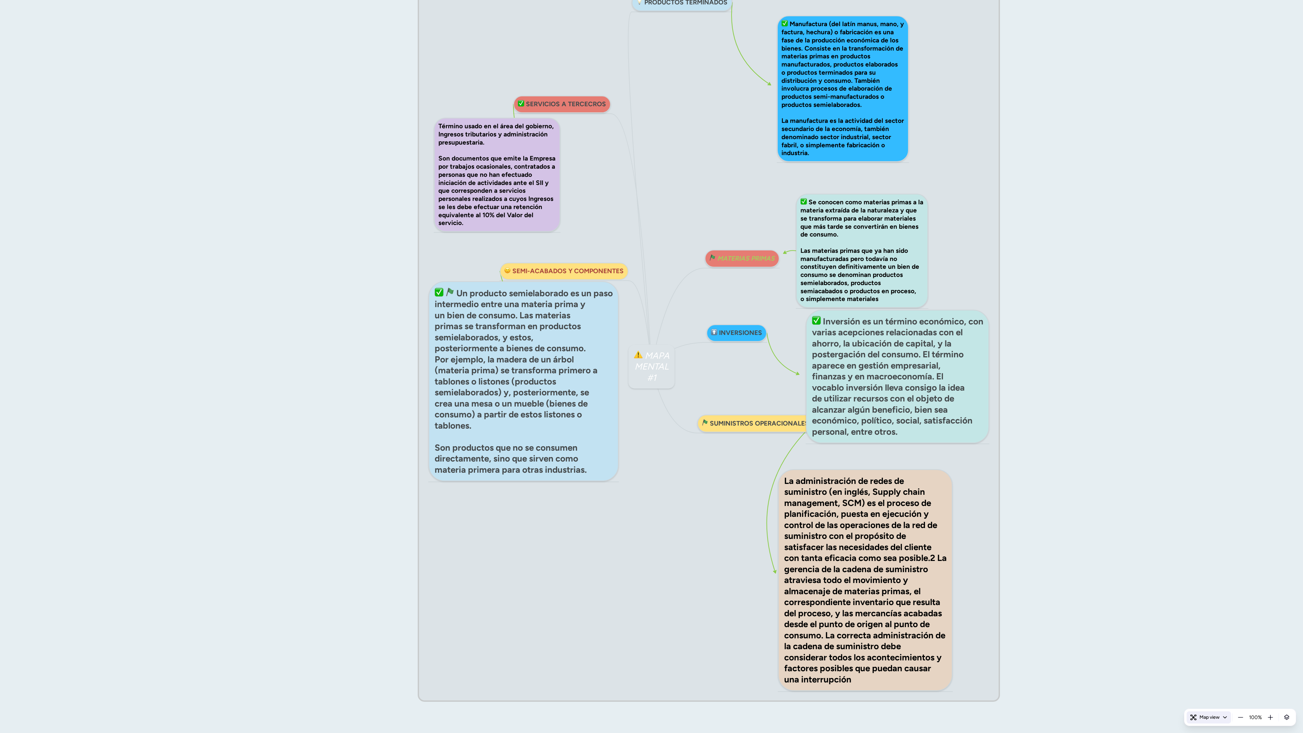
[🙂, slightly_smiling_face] (507, 271)
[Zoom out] (1240, 717)
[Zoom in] (1270, 717)
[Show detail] (1286, 717)
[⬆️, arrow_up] (714, 333)
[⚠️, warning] (638, 355)
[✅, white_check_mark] (521, 104)
